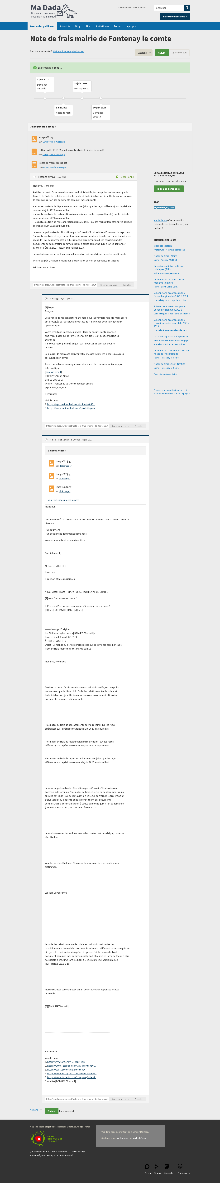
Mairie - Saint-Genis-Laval (165, 286)
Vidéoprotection (163, 245)
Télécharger (66, 465)
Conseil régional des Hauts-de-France (172, 313)
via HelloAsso (139, 1138)
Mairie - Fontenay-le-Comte (68, 51)
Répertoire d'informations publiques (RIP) (168, 267)
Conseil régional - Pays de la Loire (170, 300)
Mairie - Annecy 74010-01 (165, 259)
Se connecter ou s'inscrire (132, 7)
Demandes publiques (42, 26)
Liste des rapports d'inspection (171, 336)
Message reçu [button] (57, 298)
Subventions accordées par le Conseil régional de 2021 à (170, 308)
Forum (117, 26)
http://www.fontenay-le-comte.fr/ (66, 1061)
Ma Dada (54, 11)
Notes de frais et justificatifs (169, 363)
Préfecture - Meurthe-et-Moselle (169, 249)
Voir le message (57, 141)
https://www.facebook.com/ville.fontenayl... (71, 1065)
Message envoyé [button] (47, 176)
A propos (131, 26)
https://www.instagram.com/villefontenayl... (71, 1073)
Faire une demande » (175, 16)
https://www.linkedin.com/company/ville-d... (71, 1077)
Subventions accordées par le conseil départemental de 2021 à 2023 (171, 323)
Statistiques (102, 26)
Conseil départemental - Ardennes (170, 330)
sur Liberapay (123, 1138)
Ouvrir (45, 141)
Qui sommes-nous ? (39, 1151)
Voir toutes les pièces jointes (63, 500)
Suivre (162, 52)
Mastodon (169, 1173)
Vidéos (157, 1173)
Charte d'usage (78, 1151)
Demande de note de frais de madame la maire (169, 281)
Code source (184, 1173)
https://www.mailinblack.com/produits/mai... (72, 408)
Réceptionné (127, 176)
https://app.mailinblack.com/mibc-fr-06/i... (71, 404)
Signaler (127, 284)
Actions (142, 52)
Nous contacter (59, 1151)
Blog (78, 26)
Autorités (65, 26)
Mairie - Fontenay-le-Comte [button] (65, 439)
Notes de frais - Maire (165, 255)
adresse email (53, 372)
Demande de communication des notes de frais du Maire (171, 352)
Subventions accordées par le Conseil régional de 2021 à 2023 (171, 294)
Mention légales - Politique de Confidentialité (51, 1155)
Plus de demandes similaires (165, 374)
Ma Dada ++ (160, 220)
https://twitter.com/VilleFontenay (66, 1069)
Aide (88, 26)
